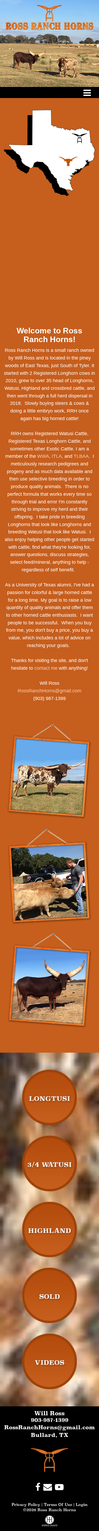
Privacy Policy (26, 1504)
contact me (46, 668)
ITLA (57, 456)
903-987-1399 (49, 1420)
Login (82, 1504)
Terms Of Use (58, 1504)
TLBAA (81, 456)
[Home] (49, 1459)
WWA (43, 456)
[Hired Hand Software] (49, 1523)
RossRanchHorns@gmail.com (49, 690)
